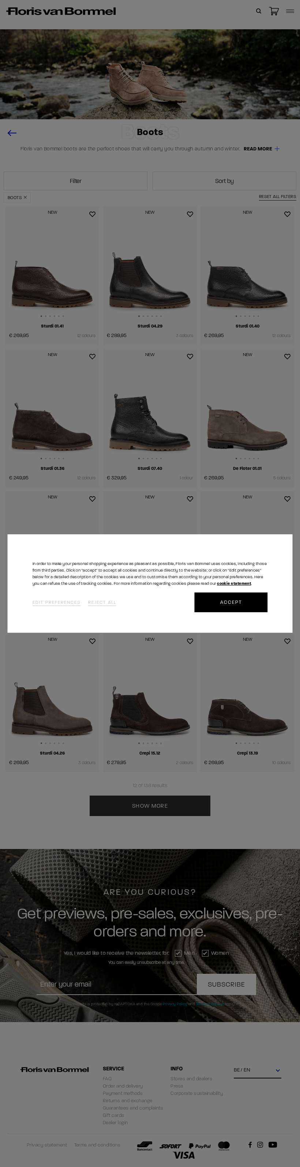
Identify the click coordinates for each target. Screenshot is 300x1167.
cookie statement (234, 583)
